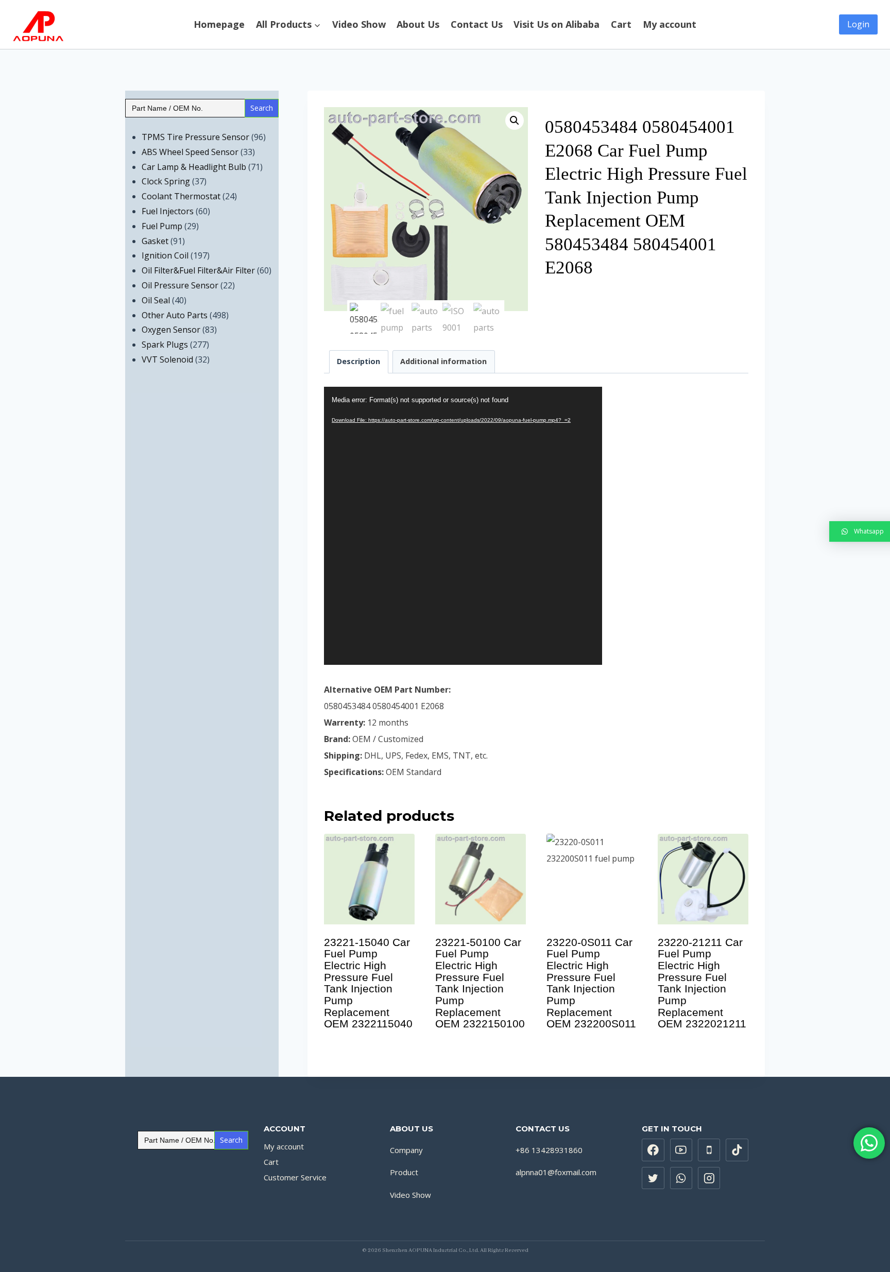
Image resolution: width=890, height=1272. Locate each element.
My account (669, 24)
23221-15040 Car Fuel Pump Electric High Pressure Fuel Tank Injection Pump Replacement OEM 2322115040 (368, 983)
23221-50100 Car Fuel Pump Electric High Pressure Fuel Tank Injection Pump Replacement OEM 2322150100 (480, 983)
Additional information (443, 361)
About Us (418, 24)
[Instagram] (709, 1178)
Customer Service (295, 1177)
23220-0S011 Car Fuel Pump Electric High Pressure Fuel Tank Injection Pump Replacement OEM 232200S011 (591, 983)
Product (404, 1172)
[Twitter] (653, 1178)
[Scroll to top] (877, 1245)
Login (858, 24)
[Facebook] (653, 1150)
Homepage (219, 24)
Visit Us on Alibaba (557, 24)
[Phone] (709, 1150)
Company (406, 1150)
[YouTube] (681, 1150)
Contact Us (477, 24)
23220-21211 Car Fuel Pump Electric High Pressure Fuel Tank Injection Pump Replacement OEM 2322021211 (702, 983)
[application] (463, 526)
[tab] (358, 361)
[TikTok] (737, 1150)
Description (358, 361)
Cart (621, 24)
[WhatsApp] (681, 1178)
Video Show (359, 24)
